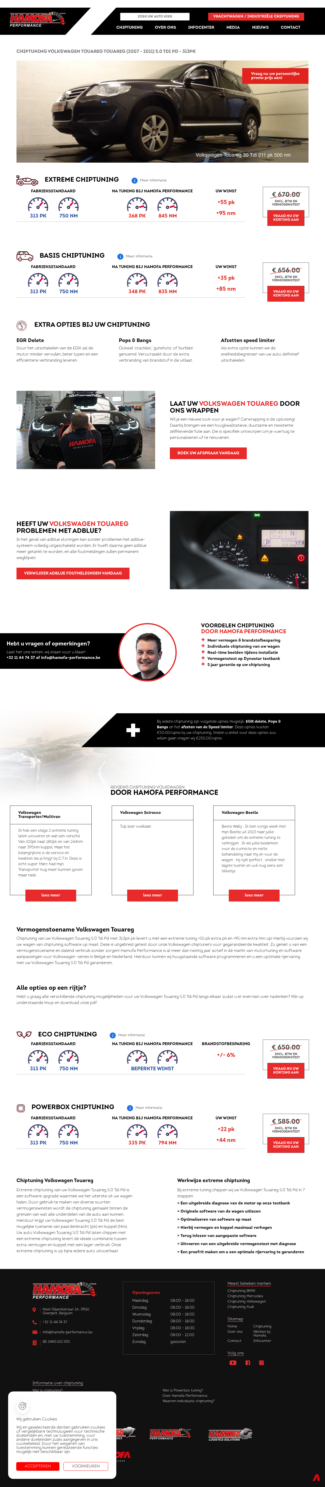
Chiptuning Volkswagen (247, 1302)
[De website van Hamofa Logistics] (230, 1434)
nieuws (260, 28)
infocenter (201, 28)
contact (290, 28)
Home (232, 1326)
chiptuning (129, 28)
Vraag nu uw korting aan (286, 218)
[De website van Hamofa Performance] (172, 1434)
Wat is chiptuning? (47, 1390)
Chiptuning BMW (241, 1291)
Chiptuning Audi (241, 1307)
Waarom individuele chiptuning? (188, 1401)
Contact (234, 1341)
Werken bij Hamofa (261, 1334)
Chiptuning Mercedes (245, 1296)
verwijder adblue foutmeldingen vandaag (73, 573)
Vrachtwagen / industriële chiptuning (256, 17)
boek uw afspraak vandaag (208, 453)
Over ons (235, 1332)
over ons (165, 28)
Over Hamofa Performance (184, 1396)
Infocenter (262, 1341)
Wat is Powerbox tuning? (182, 1390)
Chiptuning (262, 1326)
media (233, 28)
